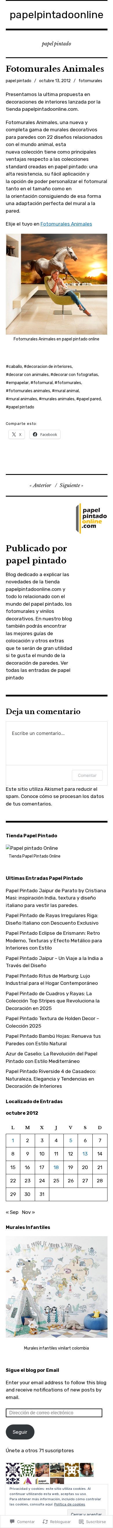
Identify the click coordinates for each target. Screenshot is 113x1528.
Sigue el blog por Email (32, 1370)
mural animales (23, 399)
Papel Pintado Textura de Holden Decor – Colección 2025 (52, 1022)
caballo (15, 366)
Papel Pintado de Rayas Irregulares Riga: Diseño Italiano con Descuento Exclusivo (52, 919)
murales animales (58, 399)
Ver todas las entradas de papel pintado (38, 670)
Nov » (28, 1212)
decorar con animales (29, 374)
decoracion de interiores (49, 366)
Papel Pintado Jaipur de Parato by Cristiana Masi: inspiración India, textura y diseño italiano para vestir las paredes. (56, 898)
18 (56, 1167)
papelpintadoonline (56, 14)
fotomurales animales (29, 390)
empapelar (19, 382)
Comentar (87, 775)
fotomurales (90, 80)
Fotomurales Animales (66, 224)
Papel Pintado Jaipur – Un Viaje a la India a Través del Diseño (54, 962)
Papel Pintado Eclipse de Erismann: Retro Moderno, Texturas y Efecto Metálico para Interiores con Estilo (54, 940)
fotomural (43, 382)
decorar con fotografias (75, 374)
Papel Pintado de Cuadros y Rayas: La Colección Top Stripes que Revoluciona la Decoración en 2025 (53, 1001)
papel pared (90, 399)
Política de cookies (69, 1504)
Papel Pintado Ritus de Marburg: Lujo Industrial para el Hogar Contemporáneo (52, 979)
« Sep (12, 1212)
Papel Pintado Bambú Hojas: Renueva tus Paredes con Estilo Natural (53, 1039)
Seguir (20, 1432)
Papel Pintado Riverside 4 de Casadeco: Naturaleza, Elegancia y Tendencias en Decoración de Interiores (51, 1078)
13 (85, 1154)
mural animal (67, 390)
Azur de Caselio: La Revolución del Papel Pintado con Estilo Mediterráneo (51, 1057)
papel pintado (18, 80)
